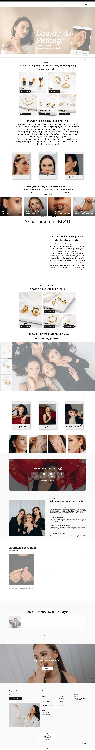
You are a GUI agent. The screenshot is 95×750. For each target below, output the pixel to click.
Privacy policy (58, 387)
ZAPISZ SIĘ (58, 385)
